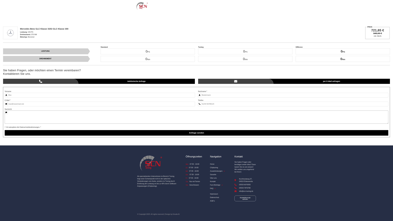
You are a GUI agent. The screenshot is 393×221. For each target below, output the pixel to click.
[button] (195, 6)
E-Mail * (7, 100)
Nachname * (202, 91)
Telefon (200, 100)
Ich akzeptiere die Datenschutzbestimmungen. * (23, 127)
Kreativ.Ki (176, 214)
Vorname (8, 91)
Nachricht (8, 109)
